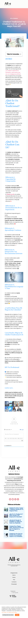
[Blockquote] (15, 438)
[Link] (18, 438)
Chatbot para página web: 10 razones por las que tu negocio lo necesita (16, 528)
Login (22, 429)
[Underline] (8, 438)
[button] (20, 54)
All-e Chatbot (14, 18)
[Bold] (5, 438)
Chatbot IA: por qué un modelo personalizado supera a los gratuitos (15, 535)
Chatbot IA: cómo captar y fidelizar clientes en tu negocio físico (16, 509)
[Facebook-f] (10, 499)
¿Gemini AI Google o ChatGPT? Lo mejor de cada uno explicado (15, 521)
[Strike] (10, 438)
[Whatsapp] (18, 499)
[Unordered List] (13, 438)
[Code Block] (17, 438)
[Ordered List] (12, 438)
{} (20, 438)
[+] (21, 438)
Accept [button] (17, 614)
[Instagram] (15, 499)
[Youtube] (13, 499)
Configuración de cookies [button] (8, 614)
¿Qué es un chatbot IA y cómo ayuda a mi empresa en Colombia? (16, 515)
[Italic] (7, 438)
